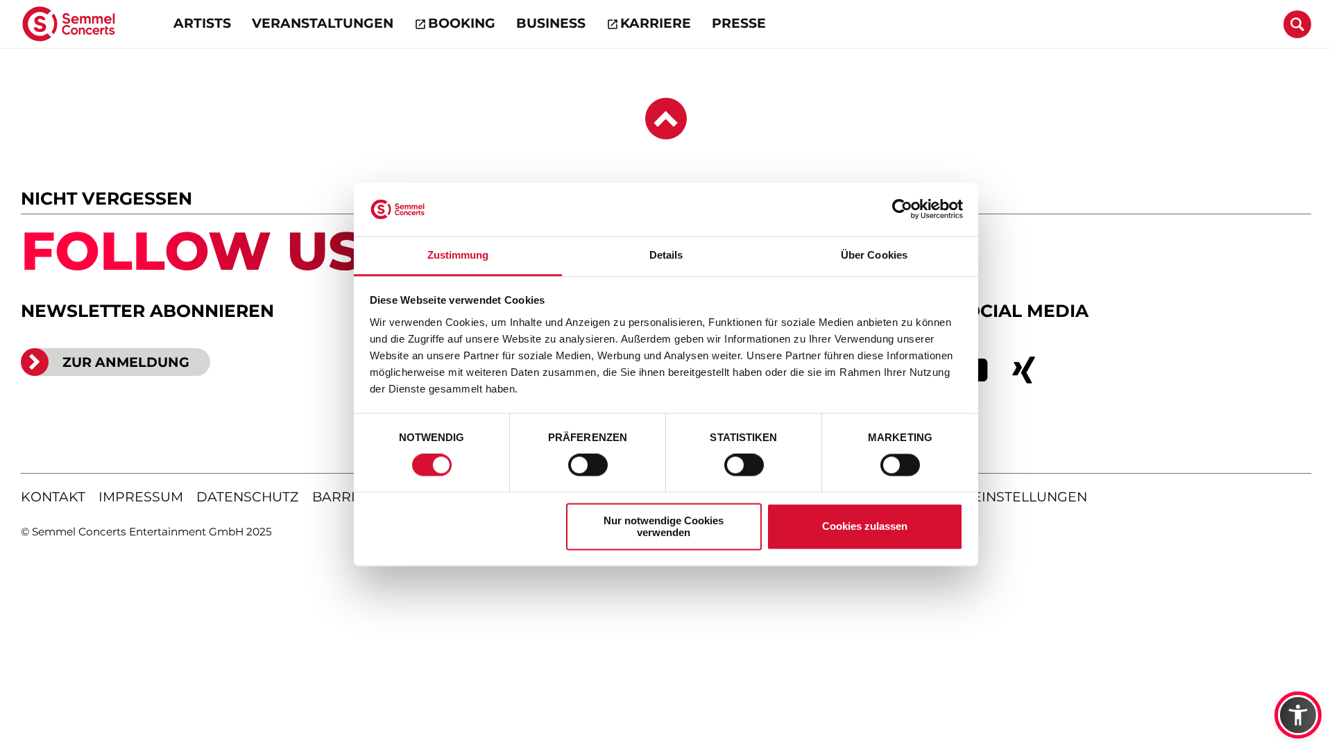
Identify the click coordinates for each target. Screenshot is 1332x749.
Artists (202, 23)
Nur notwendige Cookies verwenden (664, 526)
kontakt (53, 497)
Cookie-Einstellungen (1000, 497)
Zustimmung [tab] (458, 255)
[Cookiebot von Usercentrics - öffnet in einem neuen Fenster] (902, 209)
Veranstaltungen (322, 23)
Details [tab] (666, 255)
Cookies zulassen (864, 527)
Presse (739, 23)
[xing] (1024, 370)
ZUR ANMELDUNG (125, 362)
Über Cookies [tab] (874, 255)
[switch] (588, 465)
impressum (141, 497)
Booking (461, 23)
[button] (1298, 715)
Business (551, 23)
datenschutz (247, 497)
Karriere (655, 23)
